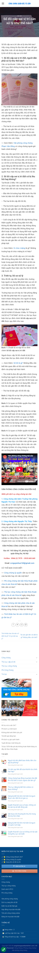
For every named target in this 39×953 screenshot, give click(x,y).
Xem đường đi (20, 866)
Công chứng (6, 658)
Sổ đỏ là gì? (18, 363)
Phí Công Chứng (7, 670)
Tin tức (19, 16)
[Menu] (3, 3)
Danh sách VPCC (7, 889)
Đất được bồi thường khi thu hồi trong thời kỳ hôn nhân (22, 815)
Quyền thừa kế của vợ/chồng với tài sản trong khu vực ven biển (22, 833)
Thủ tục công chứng (9, 666)
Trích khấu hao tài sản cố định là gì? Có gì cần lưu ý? (10, 636)
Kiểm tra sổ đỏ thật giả (9, 906)
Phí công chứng (20, 871)
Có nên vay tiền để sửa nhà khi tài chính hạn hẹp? (22, 770)
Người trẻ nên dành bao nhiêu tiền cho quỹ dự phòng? (22, 761)
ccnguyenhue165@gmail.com (22, 563)
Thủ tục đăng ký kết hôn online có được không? (20, 788)
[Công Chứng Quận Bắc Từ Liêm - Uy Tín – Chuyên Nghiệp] (19, 3)
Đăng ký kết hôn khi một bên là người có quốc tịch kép (21, 824)
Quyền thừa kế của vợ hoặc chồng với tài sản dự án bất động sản (22, 806)
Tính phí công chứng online (11, 913)
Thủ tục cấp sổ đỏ (8, 662)
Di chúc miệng (19, 248)
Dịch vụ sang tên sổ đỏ (9, 902)
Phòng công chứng (30, 948)
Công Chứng (18, 948)
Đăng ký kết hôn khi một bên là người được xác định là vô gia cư (21, 797)
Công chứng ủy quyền (13, 573)
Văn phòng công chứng (10, 899)
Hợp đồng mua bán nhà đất (11, 909)
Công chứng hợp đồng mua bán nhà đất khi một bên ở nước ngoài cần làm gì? (22, 779)
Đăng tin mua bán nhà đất (10, 917)
